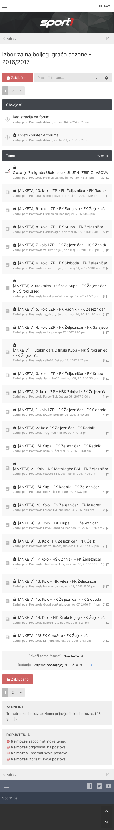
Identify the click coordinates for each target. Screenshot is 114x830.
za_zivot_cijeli (52, 250)
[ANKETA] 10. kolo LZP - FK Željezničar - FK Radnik (62, 190)
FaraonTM (50, 396)
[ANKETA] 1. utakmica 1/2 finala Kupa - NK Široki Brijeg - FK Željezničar (60, 353)
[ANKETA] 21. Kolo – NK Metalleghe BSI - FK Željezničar (60, 468)
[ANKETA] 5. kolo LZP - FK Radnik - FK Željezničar (61, 309)
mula (46, 332)
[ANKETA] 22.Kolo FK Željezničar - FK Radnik (56, 428)
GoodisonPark (53, 296)
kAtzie (47, 414)
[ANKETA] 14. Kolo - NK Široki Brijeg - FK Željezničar (63, 617)
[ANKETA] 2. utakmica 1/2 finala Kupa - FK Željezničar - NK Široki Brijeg (60, 288)
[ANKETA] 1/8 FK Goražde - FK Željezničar (54, 635)
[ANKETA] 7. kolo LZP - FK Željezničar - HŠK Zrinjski (62, 245)
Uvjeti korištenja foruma (38, 135)
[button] (21, 90)
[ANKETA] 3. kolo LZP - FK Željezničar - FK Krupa (60, 373)
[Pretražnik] (96, 77)
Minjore (48, 641)
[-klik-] (91, 664)
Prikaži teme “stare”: (53, 656)
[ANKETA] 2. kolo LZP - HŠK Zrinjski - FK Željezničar (63, 391)
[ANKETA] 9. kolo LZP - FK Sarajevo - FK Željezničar (63, 208)
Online (17, 707)
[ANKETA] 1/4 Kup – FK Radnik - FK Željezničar (58, 487)
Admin (47, 122)
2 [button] (13, 91)
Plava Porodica (53, 528)
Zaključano (19, 78)
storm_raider (52, 546)
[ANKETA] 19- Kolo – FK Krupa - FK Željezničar (58, 523)
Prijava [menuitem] (105, 6)
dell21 (47, 492)
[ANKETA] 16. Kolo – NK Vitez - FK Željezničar (57, 581)
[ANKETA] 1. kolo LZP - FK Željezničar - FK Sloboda (62, 409)
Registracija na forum (31, 117)
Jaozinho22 (51, 378)
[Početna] (57, 22)
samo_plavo (51, 196)
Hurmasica (50, 178)
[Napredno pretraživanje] (106, 77)
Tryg (46, 433)
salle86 (48, 360)
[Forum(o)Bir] (108, 38)
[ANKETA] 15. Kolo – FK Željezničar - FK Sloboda (59, 599)
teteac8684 (51, 474)
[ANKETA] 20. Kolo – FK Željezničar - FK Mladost (59, 505)
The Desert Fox (53, 564)
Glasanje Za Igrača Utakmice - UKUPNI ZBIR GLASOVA (60, 172)
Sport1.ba (9, 798)
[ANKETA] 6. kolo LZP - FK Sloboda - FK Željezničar (62, 263)
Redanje (40, 664)
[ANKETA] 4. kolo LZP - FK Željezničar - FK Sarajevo (63, 327)
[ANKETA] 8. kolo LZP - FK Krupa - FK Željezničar (60, 226)
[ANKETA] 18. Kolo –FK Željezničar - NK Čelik (56, 541)
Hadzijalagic (51, 232)
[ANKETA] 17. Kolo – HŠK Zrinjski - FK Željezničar (59, 559)
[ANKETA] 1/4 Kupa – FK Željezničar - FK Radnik (59, 446)
